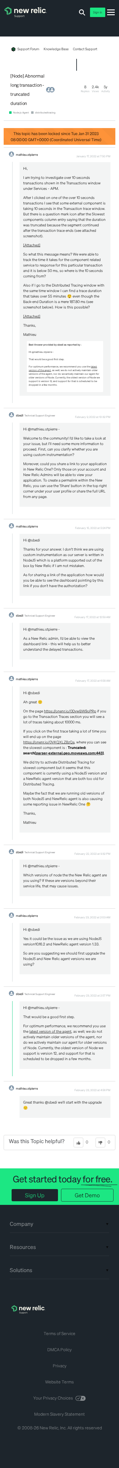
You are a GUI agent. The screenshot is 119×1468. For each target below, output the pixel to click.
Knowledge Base (56, 49)
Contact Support (85, 49)
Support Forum (28, 49)
